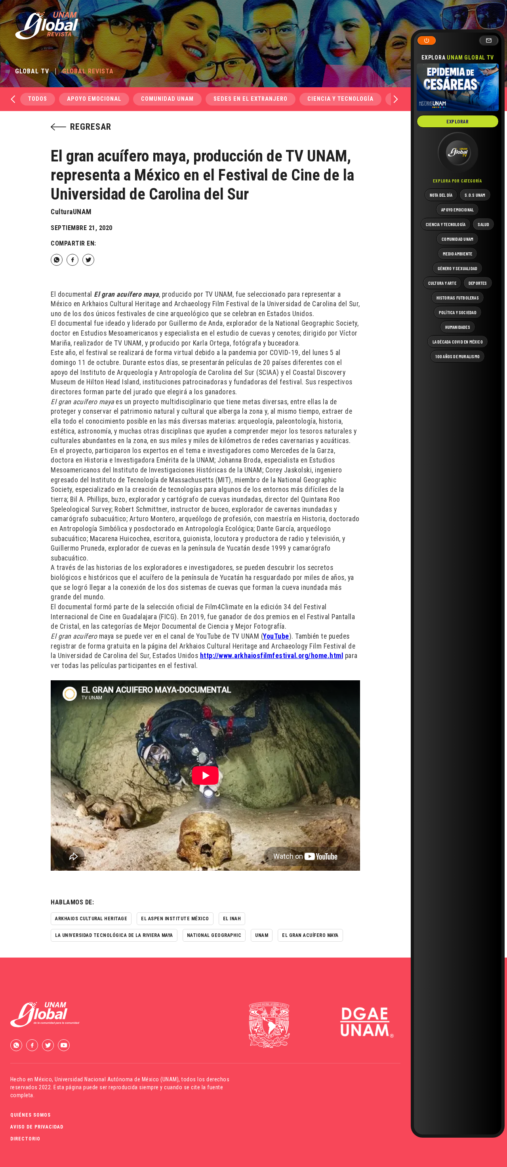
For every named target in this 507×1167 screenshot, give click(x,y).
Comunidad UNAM (167, 99)
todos (37, 99)
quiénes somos (30, 1115)
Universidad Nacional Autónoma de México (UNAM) (117, 1079)
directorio (25, 1139)
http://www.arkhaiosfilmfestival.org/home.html (271, 656)
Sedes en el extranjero (250, 99)
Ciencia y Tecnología (340, 99)
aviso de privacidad (36, 1127)
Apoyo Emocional (94, 99)
